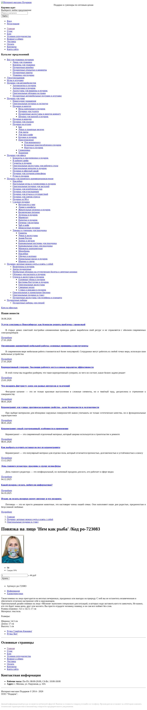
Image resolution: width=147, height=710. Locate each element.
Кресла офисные (9, 307)
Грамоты (22, 233)
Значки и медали (26, 240)
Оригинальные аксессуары (31, 284)
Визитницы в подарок (23, 266)
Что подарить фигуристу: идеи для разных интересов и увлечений (35, 386)
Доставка (11, 41)
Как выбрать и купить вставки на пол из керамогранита (30, 447)
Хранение (23, 152)
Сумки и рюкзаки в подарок (32, 290)
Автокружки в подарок (24, 88)
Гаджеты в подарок (22, 163)
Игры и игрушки (15, 80)
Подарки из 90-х (21, 199)
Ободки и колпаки (27, 256)
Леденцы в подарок (28, 215)
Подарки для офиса (16, 155)
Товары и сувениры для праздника (30, 230)
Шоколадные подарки (29, 228)
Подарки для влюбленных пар (27, 189)
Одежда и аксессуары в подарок (28, 277)
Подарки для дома (16, 98)
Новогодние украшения (24, 101)
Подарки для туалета (28, 111)
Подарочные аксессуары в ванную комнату (39, 114)
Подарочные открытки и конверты (30, 70)
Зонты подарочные (22, 269)
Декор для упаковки (22, 62)
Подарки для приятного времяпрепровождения (30, 178)
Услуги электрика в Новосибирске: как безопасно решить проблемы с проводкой (43, 324)
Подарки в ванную (22, 106)
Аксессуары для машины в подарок (30, 90)
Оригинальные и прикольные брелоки (31, 292)
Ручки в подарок (21, 176)
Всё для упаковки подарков (20, 59)
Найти (4, 16)
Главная (11, 28)
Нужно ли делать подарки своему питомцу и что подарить (31, 498)
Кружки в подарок (27, 137)
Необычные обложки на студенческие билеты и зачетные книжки (45, 271)
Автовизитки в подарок (24, 85)
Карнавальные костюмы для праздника (37, 243)
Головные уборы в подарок (31, 279)
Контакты (12, 46)
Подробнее (6, 337)
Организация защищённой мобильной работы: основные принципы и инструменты (44, 346)
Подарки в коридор (22, 119)
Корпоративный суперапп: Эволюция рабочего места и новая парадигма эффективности (47, 367)
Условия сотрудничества (19, 36)
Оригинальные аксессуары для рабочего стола (35, 165)
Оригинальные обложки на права (29, 93)
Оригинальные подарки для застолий (31, 186)
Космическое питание (29, 212)
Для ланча (23, 132)
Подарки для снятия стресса (26, 196)
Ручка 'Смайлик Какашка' (19, 631)
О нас (9, 31)
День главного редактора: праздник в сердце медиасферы (31, 466)
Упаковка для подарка (23, 75)
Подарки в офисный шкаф (25, 171)
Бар (20, 127)
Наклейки (17, 181)
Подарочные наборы (17, 300)
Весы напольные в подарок (31, 109)
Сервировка (24, 150)
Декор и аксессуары (28, 235)
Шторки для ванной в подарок (33, 116)
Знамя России (25, 238)
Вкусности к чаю (26, 204)
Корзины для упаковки (24, 65)
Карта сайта (13, 49)
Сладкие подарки (21, 202)
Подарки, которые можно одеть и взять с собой (30, 264)
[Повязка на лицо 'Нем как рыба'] (12, 563)
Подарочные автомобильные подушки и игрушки (37, 96)
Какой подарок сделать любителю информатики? (27, 485)
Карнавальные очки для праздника (35, 246)
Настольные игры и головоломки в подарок (34, 184)
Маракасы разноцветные (30, 248)
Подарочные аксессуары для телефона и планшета (37, 297)
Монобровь (24, 251)
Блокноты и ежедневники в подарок (30, 158)
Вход (9, 21)
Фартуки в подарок (33, 147)
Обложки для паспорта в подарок (29, 274)
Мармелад (23, 217)
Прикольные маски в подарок (33, 259)
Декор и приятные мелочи (31, 129)
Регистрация (13, 23)
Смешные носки (26, 287)
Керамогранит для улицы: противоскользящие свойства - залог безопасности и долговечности (50, 407)
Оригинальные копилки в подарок (30, 168)
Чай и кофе (23, 225)
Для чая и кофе (25, 134)
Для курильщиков (15, 77)
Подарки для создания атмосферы (29, 173)
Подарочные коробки (23, 67)
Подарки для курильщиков (26, 191)
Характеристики (15, 593)
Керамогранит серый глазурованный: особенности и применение (34, 428)
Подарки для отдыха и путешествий (30, 194)
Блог (9, 33)
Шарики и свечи (26, 261)
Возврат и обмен (15, 39)
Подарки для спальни (23, 121)
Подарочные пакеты (23, 72)
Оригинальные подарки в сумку (28, 295)
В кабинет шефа (20, 160)
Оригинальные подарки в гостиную (30, 103)
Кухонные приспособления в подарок (42, 145)
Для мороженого (32, 142)
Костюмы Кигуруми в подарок (33, 282)
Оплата (10, 44)
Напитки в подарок (27, 220)
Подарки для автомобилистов (21, 83)
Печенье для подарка (28, 222)
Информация (13, 591)
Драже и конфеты (27, 207)
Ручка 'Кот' (12, 634)
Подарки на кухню (22, 124)
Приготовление (26, 140)
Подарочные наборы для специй (29, 303)
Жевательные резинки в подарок (34, 209)
